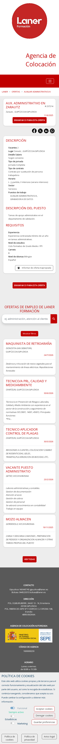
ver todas (29, 559)
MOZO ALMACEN (18, 519)
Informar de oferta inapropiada (36, 267)
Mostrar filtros (29, 333)
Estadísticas (11, 719)
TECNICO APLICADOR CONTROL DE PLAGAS (22, 431)
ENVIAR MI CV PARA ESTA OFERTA (29, 120)
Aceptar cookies (44, 708)
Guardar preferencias (44, 722)
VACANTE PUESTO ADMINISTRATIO (19, 469)
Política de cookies (9, 738)
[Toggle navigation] (50, 81)
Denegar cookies (44, 715)
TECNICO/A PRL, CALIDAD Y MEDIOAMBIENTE (26, 383)
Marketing (22, 723)
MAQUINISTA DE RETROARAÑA (29, 343)
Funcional (22, 708)
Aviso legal (49, 736)
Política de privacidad (29, 738)
